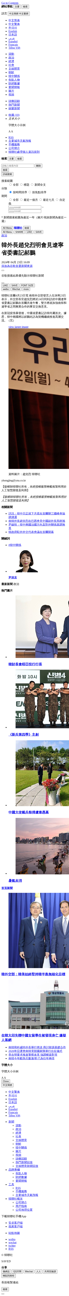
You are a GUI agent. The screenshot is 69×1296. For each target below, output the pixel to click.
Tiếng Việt (14, 1115)
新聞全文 (40, 184)
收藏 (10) (13, 114)
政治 (11, 57)
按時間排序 (20, 192)
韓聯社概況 (15, 1198)
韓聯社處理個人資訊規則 (24, 151)
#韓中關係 (14, 544)
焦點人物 (14, 79)
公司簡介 (14, 148)
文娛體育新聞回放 (27, 1165)
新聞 (11, 1121)
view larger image (18, 326)
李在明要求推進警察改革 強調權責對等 (32, 1054)
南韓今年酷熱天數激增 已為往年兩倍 (31, 1058)
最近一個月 (31, 199)
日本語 (12, 1102)
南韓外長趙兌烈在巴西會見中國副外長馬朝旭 (36, 520)
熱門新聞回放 (24, 1162)
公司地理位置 (24, 1209)
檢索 (5, 170)
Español (13, 1109)
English (12, 1098)
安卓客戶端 (15, 1222)
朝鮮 (11, 72)
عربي (11, 1106)
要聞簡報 (14, 87)
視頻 (11, 94)
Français (13, 1112)
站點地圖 (14, 1232)
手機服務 (14, 144)
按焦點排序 (39, 192)
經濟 (11, 61)
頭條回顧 (14, 101)
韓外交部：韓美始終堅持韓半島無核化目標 (33, 974)
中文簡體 (7, 1085)
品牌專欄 (14, 1169)
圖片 (11, 90)
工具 (11, 1184)
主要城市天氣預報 (19, 140)
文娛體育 (14, 68)
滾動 (11, 53)
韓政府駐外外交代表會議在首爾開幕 (31, 531)
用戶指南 (21, 1206)
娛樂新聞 (14, 108)
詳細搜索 (7, 174)
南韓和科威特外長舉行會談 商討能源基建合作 (37, 1047)
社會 (11, 64)
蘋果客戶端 (15, 1226)
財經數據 (14, 83)
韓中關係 (14, 76)
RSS (11, 137)
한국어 (12, 1095)
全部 (16, 184)
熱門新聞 (14, 104)
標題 (26, 184)
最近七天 (48, 199)
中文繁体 (14, 1091)
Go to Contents (9, 2)
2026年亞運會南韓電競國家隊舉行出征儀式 (35, 1050)
